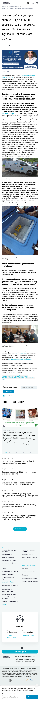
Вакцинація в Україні (8, 582)
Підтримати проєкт (20, 652)
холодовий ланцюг (8, 113)
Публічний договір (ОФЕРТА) (30, 581)
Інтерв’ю (24, 562)
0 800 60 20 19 (11, 638)
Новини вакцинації (14, 6)
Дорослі (4, 568)
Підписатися (8, 391)
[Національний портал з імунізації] (6, 3)
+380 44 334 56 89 (28, 635)
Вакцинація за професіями (9, 563)
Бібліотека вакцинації (8, 557)
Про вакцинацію (7, 547)
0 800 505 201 (12, 635)
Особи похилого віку (8, 574)
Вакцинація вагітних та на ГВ (10, 571)
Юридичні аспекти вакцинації (10, 601)
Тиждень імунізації (7, 376)
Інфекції (4, 604)
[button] (6, 452)
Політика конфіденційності (29, 578)
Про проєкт (25, 568)
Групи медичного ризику (9, 560)
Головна (4, 6)
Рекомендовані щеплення (9, 594)
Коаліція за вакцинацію (28, 571)
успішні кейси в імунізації (16, 377)
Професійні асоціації (27, 554)
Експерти (24, 547)
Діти (3, 566)
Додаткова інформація (29, 565)
